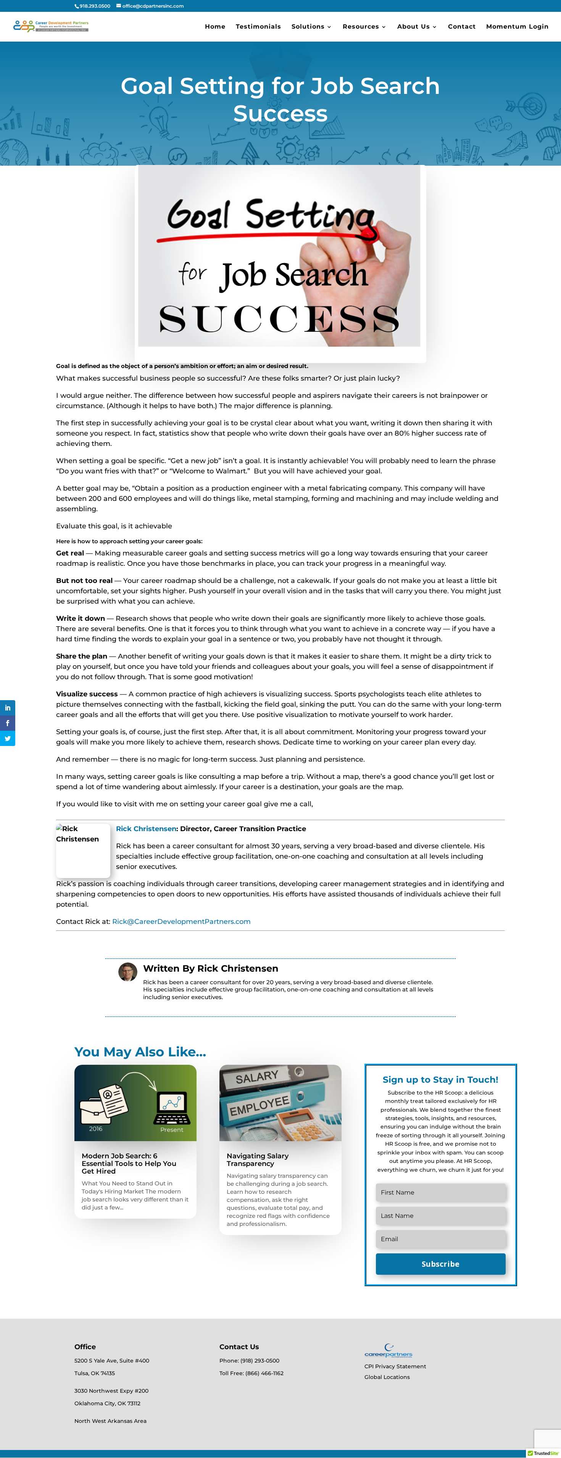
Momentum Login (517, 27)
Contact (462, 27)
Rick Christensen (146, 829)
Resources (361, 27)
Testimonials (258, 27)
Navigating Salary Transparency (258, 1160)
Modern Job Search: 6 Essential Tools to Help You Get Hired (129, 1163)
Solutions (308, 27)
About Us (413, 27)
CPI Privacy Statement (395, 1366)
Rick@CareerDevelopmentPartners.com (181, 921)
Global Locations (387, 1377)
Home (215, 27)
